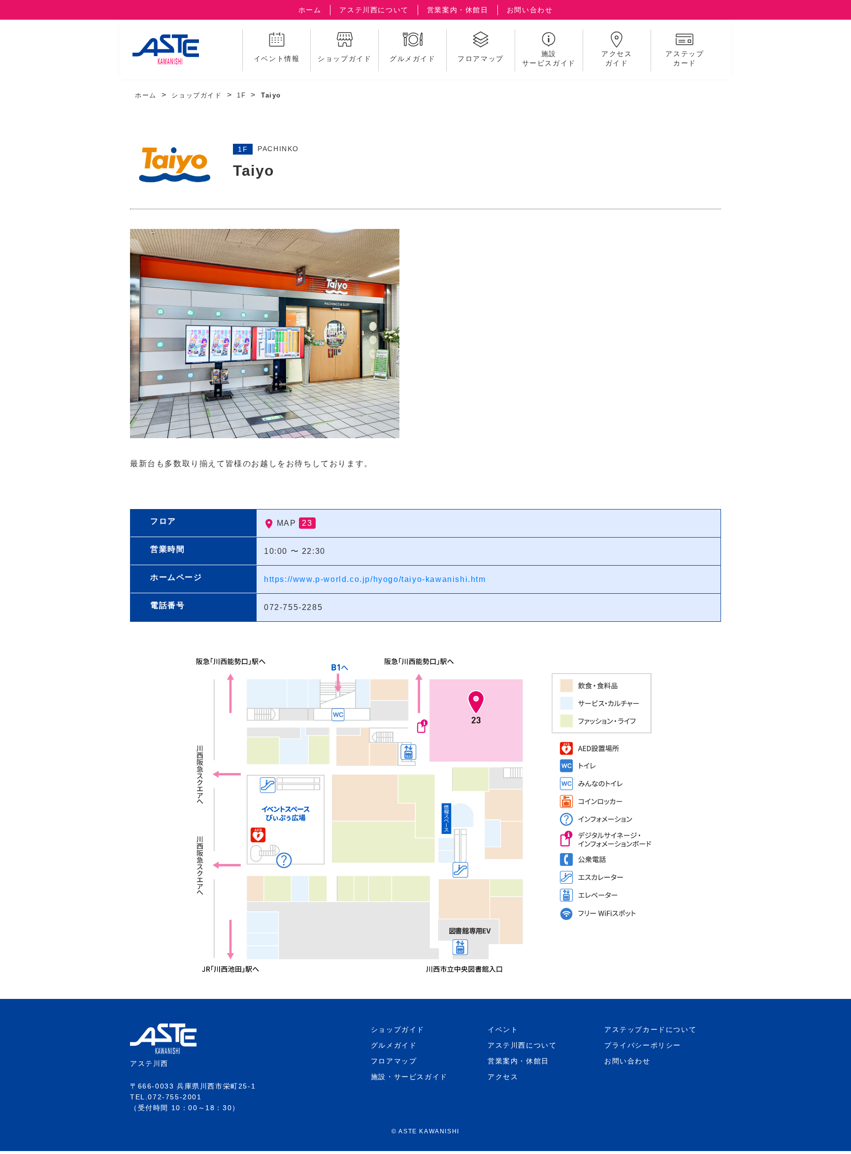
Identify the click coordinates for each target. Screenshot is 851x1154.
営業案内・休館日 (458, 10)
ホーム (310, 10)
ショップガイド (196, 95)
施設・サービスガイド (409, 1077)
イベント (503, 1029)
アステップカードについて (650, 1029)
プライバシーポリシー (642, 1045)
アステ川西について (373, 10)
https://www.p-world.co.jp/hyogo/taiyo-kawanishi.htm (375, 579)
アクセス (503, 1077)
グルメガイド (394, 1045)
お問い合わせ (530, 10)
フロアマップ (394, 1061)
